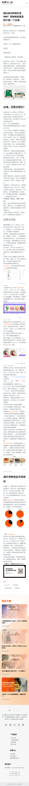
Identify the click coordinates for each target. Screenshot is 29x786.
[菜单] (26, 3)
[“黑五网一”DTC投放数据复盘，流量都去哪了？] (14, 685)
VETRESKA (20, 288)
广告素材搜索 (14, 740)
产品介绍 (13, 738)
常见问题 (13, 742)
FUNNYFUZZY (14, 411)
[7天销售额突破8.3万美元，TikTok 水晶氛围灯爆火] (14, 611)
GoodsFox (6, 266)
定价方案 (13, 744)
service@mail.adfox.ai (17, 767)
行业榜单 (12, 754)
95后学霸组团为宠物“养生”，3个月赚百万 (13, 671)
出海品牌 (15, 585)
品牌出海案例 (8, 588)
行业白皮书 (13, 756)
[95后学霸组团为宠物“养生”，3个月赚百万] (14, 661)
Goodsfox (7, 585)
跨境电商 (16, 588)
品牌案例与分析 (14, 758)
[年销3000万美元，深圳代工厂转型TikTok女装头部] (14, 636)
